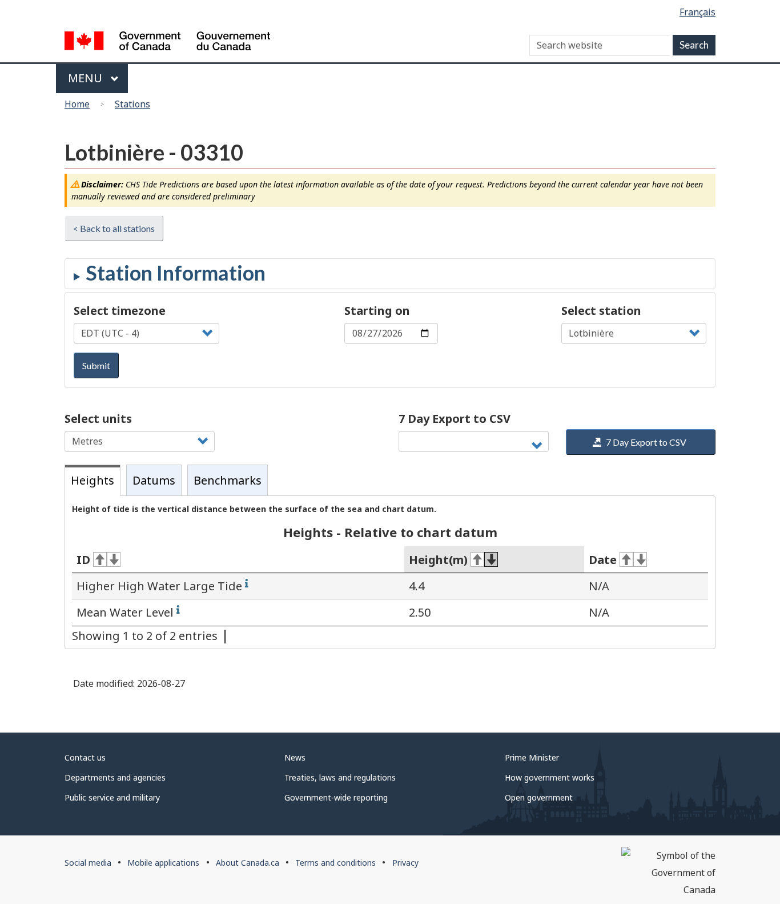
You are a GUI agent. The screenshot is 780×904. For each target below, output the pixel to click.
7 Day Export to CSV (454, 418)
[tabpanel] (390, 572)
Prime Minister (532, 757)
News (294, 757)
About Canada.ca (247, 862)
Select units (98, 418)
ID (83, 559)
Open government (539, 797)
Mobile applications (163, 862)
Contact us (85, 757)
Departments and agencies (115, 777)
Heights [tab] (92, 480)
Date (603, 559)
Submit (96, 365)
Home (77, 104)
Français (697, 12)
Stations (132, 104)
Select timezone (120, 310)
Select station (601, 310)
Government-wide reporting (336, 797)
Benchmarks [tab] (228, 480)
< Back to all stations (114, 228)
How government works (549, 777)
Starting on (377, 310)
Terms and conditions (335, 862)
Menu (86, 78)
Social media (88, 862)
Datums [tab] (153, 480)
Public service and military (112, 797)
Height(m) (438, 559)
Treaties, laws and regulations (340, 777)
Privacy (405, 862)
